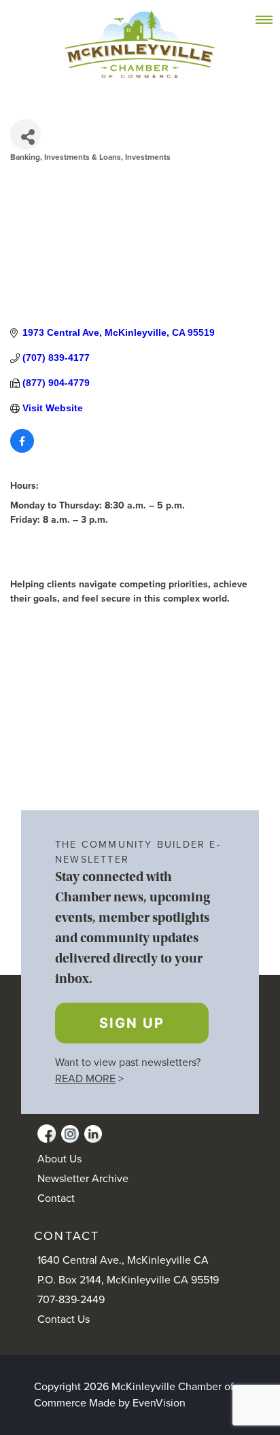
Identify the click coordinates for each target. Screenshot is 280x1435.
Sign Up (131, 1023)
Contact (56, 1198)
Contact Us (63, 1319)
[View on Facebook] (22, 449)
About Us (59, 1159)
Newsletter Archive (82, 1179)
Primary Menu (271, 20)
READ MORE (85, 1079)
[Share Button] (25, 134)
